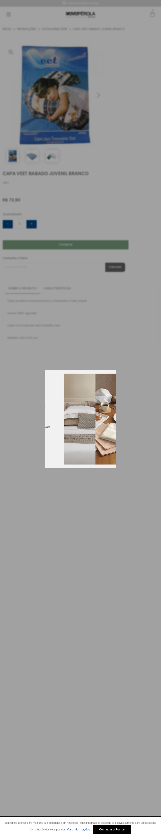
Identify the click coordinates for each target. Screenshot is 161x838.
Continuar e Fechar (112, 829)
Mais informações (78, 829)
